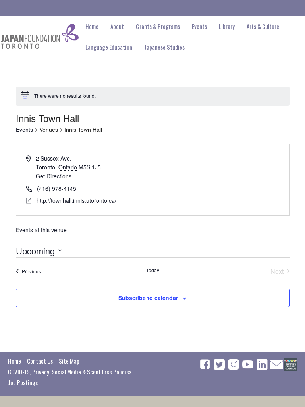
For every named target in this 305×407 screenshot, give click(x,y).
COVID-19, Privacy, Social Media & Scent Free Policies (69, 371)
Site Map (69, 361)
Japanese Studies (164, 47)
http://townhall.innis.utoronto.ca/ (76, 200)
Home (91, 26)
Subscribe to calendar (148, 298)
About (117, 26)
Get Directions (53, 176)
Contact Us (40, 361)
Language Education (108, 47)
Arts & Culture (263, 26)
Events (24, 129)
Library (227, 26)
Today (152, 270)
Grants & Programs (158, 26)
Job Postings (23, 382)
